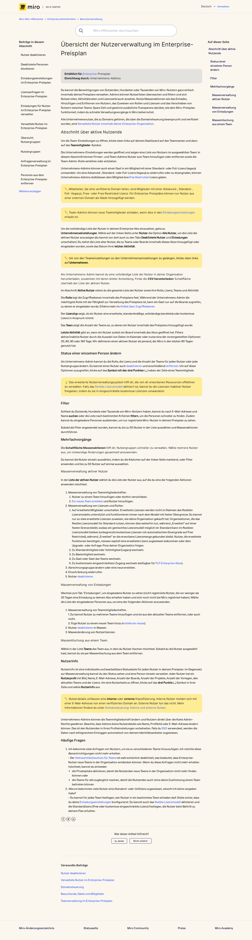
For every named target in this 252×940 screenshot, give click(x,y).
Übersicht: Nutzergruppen (30, 140)
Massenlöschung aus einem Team (223, 122)
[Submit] (79, 31)
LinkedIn (73, 819)
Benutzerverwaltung (91, 19)
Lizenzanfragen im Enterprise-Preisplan (34, 94)
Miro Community (138, 928)
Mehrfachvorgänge (222, 86)
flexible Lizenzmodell (109, 386)
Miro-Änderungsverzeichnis (36, 928)
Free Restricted (139, 177)
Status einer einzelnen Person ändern (221, 66)
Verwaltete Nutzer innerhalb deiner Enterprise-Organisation (115, 124)
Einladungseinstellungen (179, 212)
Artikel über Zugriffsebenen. (137, 306)
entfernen (172, 366)
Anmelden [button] (223, 6)
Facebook (63, 819)
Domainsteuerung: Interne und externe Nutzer (135, 707)
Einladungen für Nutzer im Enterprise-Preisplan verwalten (36, 110)
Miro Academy (224, 928)
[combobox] (126, 30)
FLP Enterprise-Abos (169, 563)
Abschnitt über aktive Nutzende (221, 51)
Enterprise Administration (61, 19)
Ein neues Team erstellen (87, 501)
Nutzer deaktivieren (33, 55)
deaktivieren (134, 366)
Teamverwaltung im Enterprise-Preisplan (86, 901)
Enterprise (90, 74)
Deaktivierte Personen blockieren (34, 66)
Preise (182, 928)
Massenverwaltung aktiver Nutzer (224, 97)
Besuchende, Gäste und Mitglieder (82, 894)
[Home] (40, 7)
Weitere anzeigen (30, 191)
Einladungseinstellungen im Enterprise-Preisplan (36, 80)
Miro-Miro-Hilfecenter (31, 19)
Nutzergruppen (30, 151)
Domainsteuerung (72, 887)
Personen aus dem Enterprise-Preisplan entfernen (34, 179)
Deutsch (206, 6)
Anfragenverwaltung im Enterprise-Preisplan (36, 163)
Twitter (68, 819)
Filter (213, 78)
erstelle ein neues (133, 623)
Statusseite (91, 928)
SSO (164, 728)
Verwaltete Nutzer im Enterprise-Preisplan (34, 126)
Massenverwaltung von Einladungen (224, 110)
